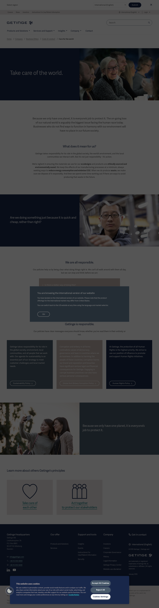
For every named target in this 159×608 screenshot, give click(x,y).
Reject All (100, 590)
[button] (10, 591)
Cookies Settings (100, 597)
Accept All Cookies (100, 583)
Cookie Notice (74, 595)
